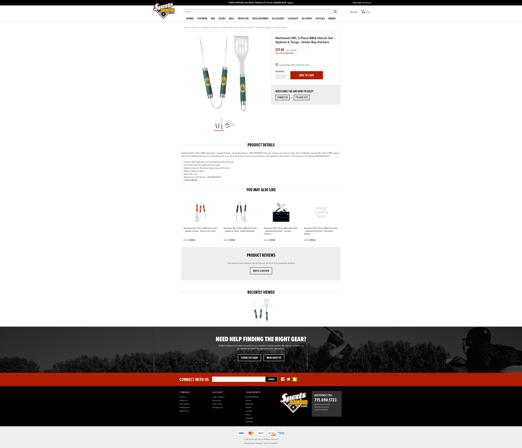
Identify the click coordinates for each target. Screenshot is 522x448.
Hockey (248, 400)
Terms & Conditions (270, 443)
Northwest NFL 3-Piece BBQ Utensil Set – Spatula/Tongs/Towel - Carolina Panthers (280, 231)
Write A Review (261, 271)
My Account (216, 400)
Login (214, 397)
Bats (213, 19)
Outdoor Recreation (210, 27)
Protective (243, 19)
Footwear (202, 19)
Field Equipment (260, 19)
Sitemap (259, 443)
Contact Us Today (249, 358)
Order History (217, 404)
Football (249, 407)
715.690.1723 (366, 3)
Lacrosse (249, 411)
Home (186, 27)
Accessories (278, 19)
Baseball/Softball (252, 397)
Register (221, 397)
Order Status (184, 404)
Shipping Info (184, 407)
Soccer (248, 415)
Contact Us (282, 97)
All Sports (307, 19)
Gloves (222, 19)
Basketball (250, 404)
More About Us (274, 358)
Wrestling (249, 422)
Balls (231, 19)
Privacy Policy (249, 443)
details (290, 3)
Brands (332, 19)
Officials (320, 19)
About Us (183, 397)
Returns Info (184, 411)
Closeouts (293, 19)
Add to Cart (306, 75)
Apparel (190, 19)
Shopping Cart (217, 407)
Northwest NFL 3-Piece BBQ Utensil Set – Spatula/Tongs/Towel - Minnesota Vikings (321, 231)
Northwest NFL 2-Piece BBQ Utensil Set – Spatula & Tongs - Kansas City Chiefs (200, 229)
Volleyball (249, 418)
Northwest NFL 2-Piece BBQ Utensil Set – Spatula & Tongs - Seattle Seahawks (240, 229)
